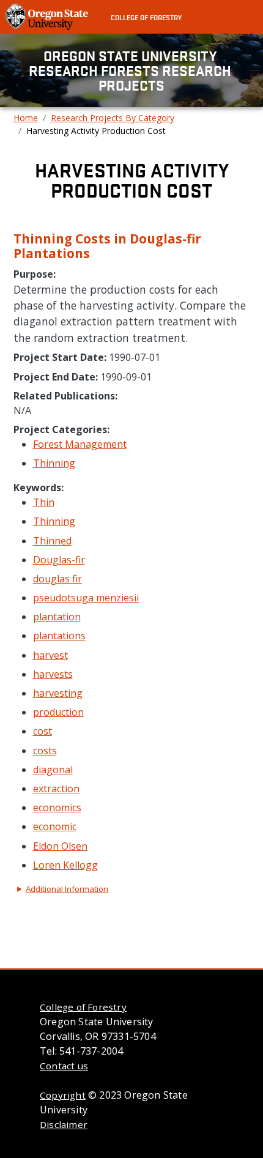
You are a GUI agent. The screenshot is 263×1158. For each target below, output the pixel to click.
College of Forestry (146, 17)
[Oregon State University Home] (48, 16)
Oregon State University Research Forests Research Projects (131, 70)
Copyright (63, 1095)
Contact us (64, 1066)
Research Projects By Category (112, 118)
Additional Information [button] (67, 888)
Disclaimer (63, 1124)
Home (25, 118)
